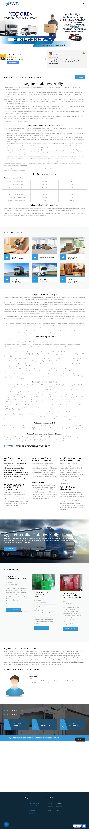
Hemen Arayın (10, 548)
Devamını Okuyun (14, 610)
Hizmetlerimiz (50, 806)
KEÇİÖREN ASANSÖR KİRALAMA (44, 281)
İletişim (58, 810)
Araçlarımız (59, 806)
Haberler (49, 810)
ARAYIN (80, 77)
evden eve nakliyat (4, 830)
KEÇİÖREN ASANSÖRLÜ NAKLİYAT (72, 281)
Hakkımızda (59, 803)
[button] (88, 59)
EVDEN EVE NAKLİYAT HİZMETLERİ (16, 281)
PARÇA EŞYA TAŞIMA (72, 257)
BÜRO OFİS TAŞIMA (47, 257)
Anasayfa (49, 803)
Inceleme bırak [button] (13, 62)
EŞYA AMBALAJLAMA (18, 257)
